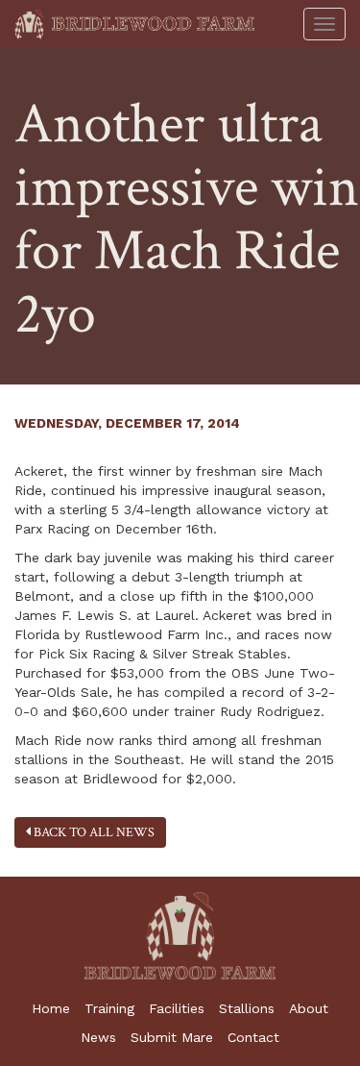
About (308, 1008)
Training (109, 1008)
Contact (253, 1037)
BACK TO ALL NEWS (93, 832)
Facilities (176, 1008)
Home (51, 1008)
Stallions (247, 1008)
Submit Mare (172, 1037)
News (98, 1037)
